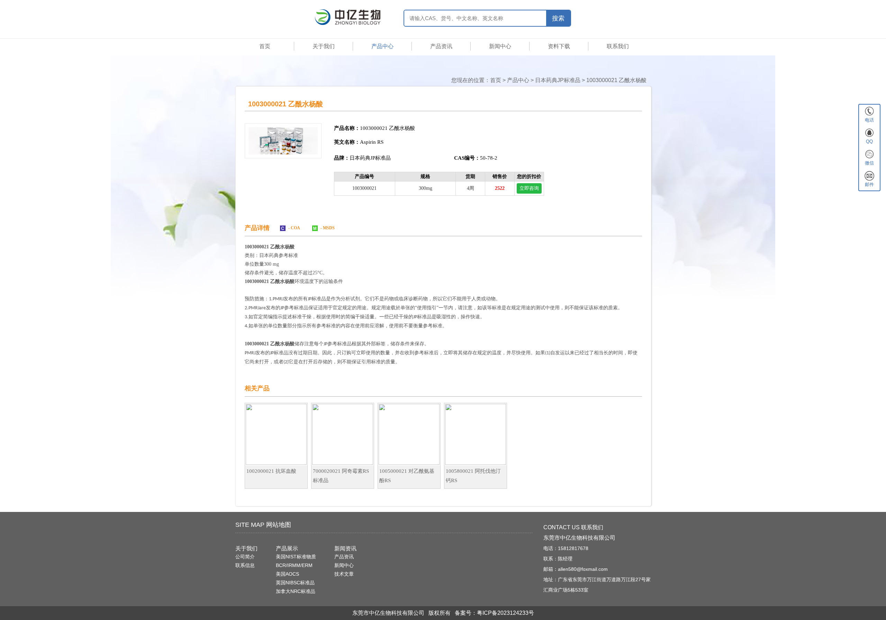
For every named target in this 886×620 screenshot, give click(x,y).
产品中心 (382, 46)
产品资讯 (441, 46)
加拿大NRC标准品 (295, 591)
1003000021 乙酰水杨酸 (616, 80)
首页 (264, 46)
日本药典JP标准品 (557, 80)
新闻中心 (500, 46)
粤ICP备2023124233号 (505, 613)
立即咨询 (529, 188)
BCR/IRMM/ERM (294, 565)
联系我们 (618, 46)
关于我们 (324, 46)
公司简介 (245, 556)
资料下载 (559, 46)
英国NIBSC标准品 (295, 582)
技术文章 (344, 574)
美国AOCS (287, 574)
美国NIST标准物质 (296, 556)
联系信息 (245, 565)
